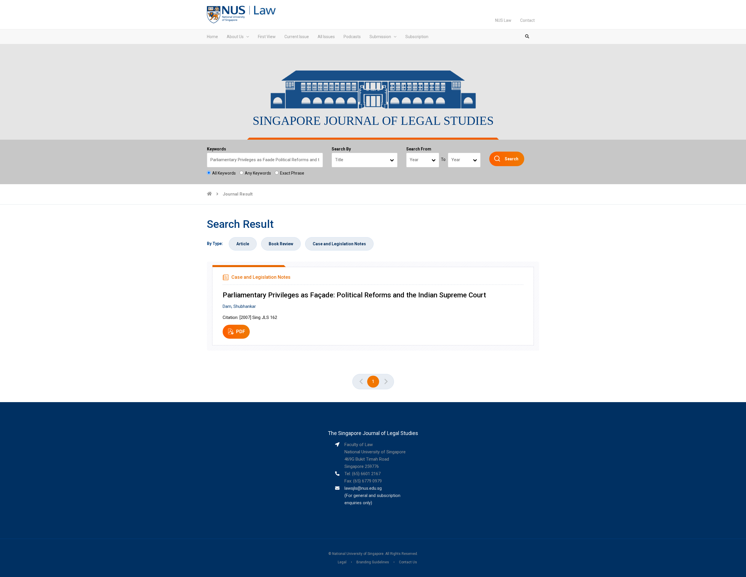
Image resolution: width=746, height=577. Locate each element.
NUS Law (503, 20)
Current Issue (296, 36)
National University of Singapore (357, 554)
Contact (527, 20)
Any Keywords (258, 173)
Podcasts (352, 36)
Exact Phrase (292, 173)
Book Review (281, 244)
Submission (380, 36)
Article (242, 244)
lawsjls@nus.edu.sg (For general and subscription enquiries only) (372, 495)
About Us (235, 36)
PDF (240, 331)
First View (267, 36)
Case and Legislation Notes (339, 244)
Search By (341, 149)
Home (212, 36)
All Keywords (224, 173)
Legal (342, 562)
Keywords (216, 149)
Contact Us (408, 562)
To (443, 159)
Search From (418, 149)
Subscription (416, 36)
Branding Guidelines (372, 562)
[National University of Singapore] (226, 14)
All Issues (326, 36)
